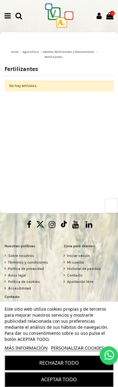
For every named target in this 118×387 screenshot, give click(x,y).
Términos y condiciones (28, 262)
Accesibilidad (19, 288)
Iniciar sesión (78, 256)
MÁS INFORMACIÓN (26, 348)
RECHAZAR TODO (59, 363)
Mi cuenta (75, 262)
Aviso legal (17, 275)
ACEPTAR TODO (59, 379)
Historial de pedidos (84, 269)
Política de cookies (24, 282)
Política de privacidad (26, 269)
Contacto (75, 275)
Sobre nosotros (21, 256)
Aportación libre (80, 282)
